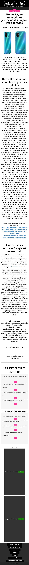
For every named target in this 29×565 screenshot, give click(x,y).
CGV (15, 555)
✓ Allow (21, 471)
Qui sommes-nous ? (14, 544)
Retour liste (14, 11)
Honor (20, 267)
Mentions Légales (15, 558)
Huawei (13, 267)
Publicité (15, 552)
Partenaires (15, 550)
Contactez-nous (15, 547)
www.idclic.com (16, 564)
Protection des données (15, 560)
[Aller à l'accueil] (14, 3)
